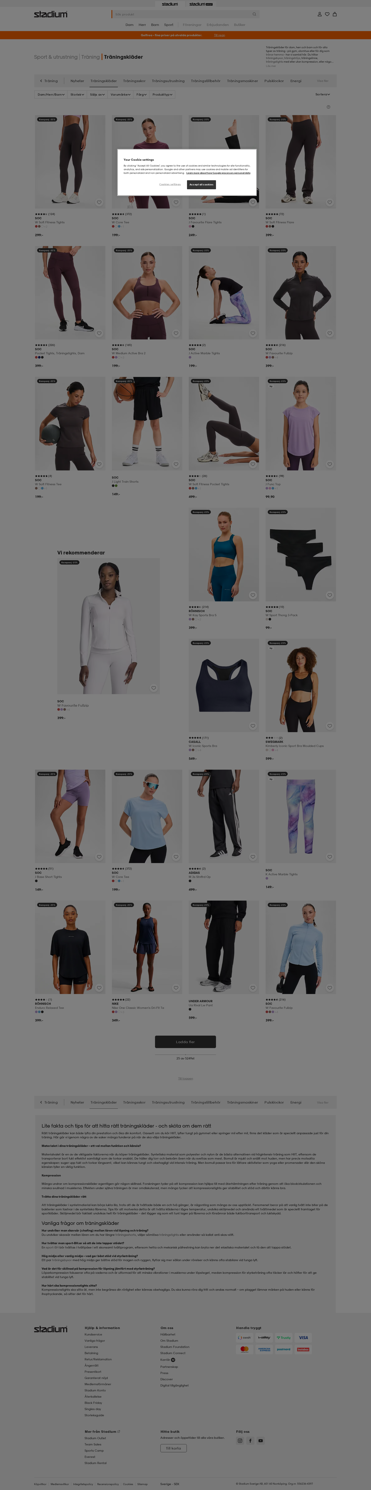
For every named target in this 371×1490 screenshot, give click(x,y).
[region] (187, 172)
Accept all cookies (201, 184)
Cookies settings (170, 184)
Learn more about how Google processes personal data (218, 172)
